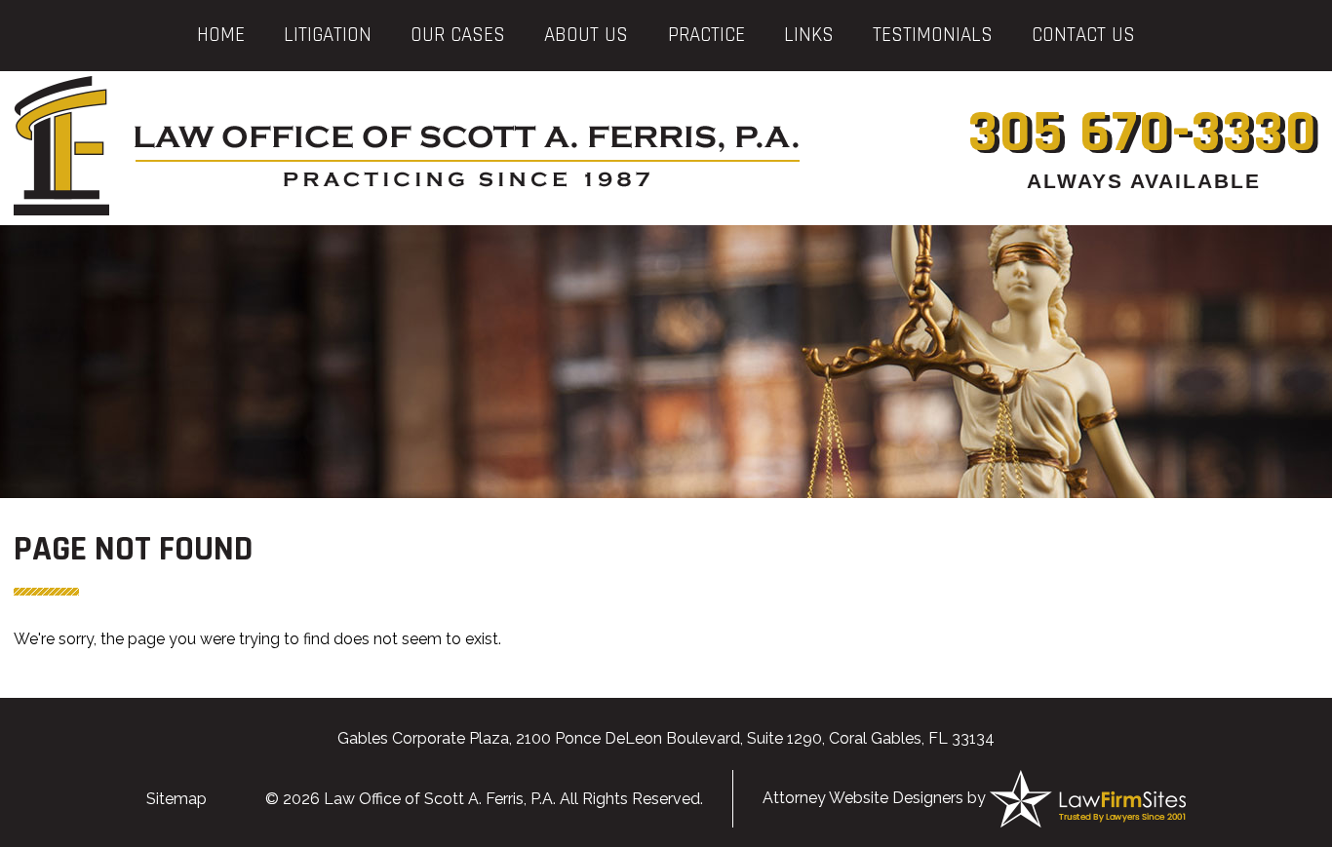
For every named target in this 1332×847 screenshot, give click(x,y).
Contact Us (1083, 34)
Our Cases (458, 34)
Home (221, 34)
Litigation (328, 34)
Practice (706, 34)
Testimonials (933, 34)
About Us (586, 34)
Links (809, 34)
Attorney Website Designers (863, 798)
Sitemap (176, 798)
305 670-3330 (1143, 133)
